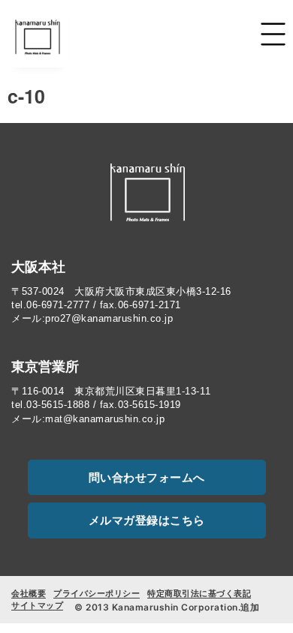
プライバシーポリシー (96, 593)
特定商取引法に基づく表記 (199, 593)
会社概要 (28, 593)
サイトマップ (37, 605)
